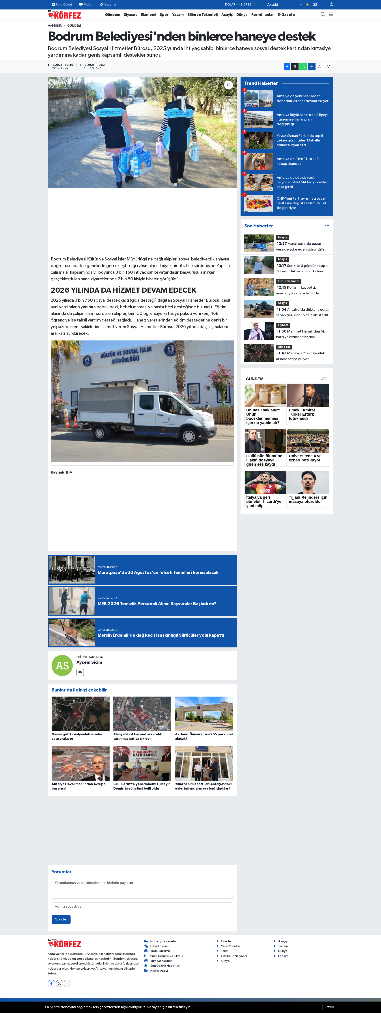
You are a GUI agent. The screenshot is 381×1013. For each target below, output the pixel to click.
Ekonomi (148, 15)
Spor (164, 15)
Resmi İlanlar (262, 15)
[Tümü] (327, 226)
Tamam (329, 1007)
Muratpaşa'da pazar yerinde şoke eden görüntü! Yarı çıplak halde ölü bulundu (302, 247)
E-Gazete (286, 15)
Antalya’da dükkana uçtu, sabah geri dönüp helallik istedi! (302, 312)
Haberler (55, 25)
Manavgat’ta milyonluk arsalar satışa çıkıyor (300, 356)
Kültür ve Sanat (289, 281)
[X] (59, 983)
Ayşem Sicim (89, 662)
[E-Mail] (80, 672)
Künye (225, 961)
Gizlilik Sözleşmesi (234, 956)
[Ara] (323, 15)
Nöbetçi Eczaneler (163, 941)
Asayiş (227, 15)
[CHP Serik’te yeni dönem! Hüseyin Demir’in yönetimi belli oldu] (142, 764)
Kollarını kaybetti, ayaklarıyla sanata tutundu (297, 290)
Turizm (283, 946)
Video (88, 4)
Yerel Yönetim (231, 946)
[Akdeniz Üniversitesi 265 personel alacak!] (204, 714)
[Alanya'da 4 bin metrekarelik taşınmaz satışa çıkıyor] (142, 714)
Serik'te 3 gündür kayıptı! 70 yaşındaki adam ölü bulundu (302, 268)
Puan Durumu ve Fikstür (166, 956)
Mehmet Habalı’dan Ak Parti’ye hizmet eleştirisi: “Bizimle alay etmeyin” (300, 334)
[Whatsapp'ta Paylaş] (303, 66)
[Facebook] (51, 983)
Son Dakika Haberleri (165, 965)
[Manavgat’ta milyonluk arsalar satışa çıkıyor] (81, 714)
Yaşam (178, 15)
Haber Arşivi (159, 970)
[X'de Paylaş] (295, 66)
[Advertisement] (142, 221)
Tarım (224, 951)
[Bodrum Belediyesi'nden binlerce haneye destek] (142, 132)
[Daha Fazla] (312, 66)
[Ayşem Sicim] (62, 665)
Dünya (242, 15)
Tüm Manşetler (161, 961)
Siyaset (130, 15)
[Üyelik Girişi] (329, 4)
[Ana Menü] (331, 15)
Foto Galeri (64, 4)
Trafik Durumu (160, 951)
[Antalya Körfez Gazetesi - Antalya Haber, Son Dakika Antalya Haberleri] (64, 14)
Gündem (112, 15)
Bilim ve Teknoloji (202, 15)
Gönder (61, 919)
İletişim (283, 956)
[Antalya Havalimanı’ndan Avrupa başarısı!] (81, 764)
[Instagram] (67, 983)
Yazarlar (110, 4)
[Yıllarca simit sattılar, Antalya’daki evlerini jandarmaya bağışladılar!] (204, 764)
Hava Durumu (159, 946)
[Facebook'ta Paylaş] (287, 66)
